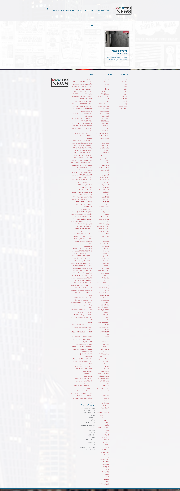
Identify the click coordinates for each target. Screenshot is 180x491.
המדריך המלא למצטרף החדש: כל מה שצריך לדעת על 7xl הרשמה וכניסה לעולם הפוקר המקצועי (82, 201)
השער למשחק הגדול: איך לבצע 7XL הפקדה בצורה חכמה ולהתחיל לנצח (82, 173)
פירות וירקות (124, 83)
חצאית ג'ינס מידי (105, 341)
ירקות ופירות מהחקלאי (104, 323)
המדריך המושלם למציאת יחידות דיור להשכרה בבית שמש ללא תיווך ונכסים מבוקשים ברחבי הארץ (81, 128)
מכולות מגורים (105, 272)
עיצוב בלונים (106, 188)
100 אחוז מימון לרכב (104, 483)
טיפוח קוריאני (106, 338)
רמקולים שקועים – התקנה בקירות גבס (83, 385)
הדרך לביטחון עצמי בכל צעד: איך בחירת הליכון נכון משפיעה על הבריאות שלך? (83, 227)
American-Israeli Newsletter (62, 10)
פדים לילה (106, 174)
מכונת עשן (106, 262)
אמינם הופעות (106, 448)
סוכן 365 (107, 204)
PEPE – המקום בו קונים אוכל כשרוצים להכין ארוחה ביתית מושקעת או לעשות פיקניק (81, 310)
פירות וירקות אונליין (104, 169)
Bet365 (107, 473)
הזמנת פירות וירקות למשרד (103, 388)
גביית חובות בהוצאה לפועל (103, 412)
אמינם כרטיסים (105, 446)
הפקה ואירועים (123, 98)
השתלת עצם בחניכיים (104, 377)
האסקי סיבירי (106, 397)
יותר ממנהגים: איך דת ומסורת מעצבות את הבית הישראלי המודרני (82, 266)
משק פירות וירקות (105, 216)
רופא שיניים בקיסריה (104, 147)
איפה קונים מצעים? (87, 372)
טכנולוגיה (124, 96)
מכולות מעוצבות (105, 269)
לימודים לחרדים (105, 299)
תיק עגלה (107, 85)
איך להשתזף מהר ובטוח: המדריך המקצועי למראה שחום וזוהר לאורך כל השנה (82, 148)
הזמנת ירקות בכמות (104, 390)
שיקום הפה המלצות (104, 113)
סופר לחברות (106, 199)
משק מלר (107, 218)
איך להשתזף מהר (105, 451)
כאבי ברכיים (106, 321)
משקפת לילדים (105, 213)
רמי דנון (107, 128)
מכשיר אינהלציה (105, 260)
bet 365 (107, 475)
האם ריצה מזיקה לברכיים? (86, 316)
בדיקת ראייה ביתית (104, 441)
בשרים (107, 414)
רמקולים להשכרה (105, 123)
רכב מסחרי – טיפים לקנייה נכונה (84, 395)
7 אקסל (107, 481)
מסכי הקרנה (106, 250)
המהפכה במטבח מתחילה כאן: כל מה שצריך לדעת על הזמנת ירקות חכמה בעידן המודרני (82, 165)
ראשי (108, 10)
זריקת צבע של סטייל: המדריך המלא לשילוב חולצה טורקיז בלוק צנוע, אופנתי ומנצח (82, 144)
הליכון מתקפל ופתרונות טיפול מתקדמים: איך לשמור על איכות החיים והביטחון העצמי (81, 256)
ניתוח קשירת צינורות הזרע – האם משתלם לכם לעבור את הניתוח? (82, 350)
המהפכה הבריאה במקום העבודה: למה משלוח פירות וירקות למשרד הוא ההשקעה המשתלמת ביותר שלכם (81, 223)
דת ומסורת (106, 399)
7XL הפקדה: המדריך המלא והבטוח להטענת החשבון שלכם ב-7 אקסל (82, 141)
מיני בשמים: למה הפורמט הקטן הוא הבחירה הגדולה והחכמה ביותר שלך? (82, 187)
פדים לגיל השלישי (105, 176)
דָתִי (126, 100)
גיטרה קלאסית (105, 409)
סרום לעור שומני (105, 194)
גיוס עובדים (106, 410)
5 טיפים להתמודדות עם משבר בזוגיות (83, 292)
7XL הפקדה (106, 480)
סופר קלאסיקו (105, 198)
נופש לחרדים (106, 211)
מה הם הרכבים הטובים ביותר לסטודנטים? (82, 297)
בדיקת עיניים (106, 442)
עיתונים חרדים (105, 184)
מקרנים (107, 245)
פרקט (107, 162)
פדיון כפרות (106, 182)
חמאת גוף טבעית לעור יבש (103, 348)
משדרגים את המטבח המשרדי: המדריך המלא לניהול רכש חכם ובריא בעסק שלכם (82, 104)
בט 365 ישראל (105, 437)
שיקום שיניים (106, 110)
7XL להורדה (106, 478)
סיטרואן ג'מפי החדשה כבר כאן (85, 402)
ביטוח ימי (107, 426)
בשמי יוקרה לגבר (105, 417)
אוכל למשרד (106, 454)
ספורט (92, 10)
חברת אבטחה (106, 361)
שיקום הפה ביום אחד (104, 115)
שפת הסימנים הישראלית (103, 106)
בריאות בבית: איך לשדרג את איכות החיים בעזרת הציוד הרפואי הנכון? (82, 234)
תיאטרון (107, 90)
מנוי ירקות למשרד (105, 258)
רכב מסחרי (106, 132)
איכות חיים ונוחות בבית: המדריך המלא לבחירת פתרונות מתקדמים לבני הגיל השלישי (81, 215)
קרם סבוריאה (106, 150)
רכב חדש (107, 137)
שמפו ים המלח (105, 108)
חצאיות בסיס (106, 345)
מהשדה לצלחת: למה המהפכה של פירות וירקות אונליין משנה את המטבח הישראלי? (82, 259)
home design (106, 461)
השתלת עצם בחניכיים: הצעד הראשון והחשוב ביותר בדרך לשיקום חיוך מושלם (82, 176)
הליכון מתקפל (106, 383)
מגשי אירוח (106, 294)
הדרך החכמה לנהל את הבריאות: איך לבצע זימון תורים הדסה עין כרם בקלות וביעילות (82, 269)
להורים (98, 10)
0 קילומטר (106, 485)
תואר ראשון (106, 105)
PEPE (107, 458)
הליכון (107, 387)
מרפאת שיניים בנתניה (104, 243)
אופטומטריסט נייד (105, 453)
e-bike (107, 469)
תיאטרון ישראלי (105, 88)
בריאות (125, 101)
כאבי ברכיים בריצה (104, 319)
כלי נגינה (124, 95)
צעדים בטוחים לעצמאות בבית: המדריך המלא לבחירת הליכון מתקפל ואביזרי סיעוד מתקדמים (81, 124)
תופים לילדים (106, 95)
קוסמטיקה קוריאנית (104, 155)
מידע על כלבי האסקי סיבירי (102, 282)
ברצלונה (107, 422)
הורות (107, 393)
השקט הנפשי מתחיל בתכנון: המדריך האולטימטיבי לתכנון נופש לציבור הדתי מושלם (81, 262)
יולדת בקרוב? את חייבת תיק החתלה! (83, 366)
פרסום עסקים (106, 164)
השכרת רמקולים (105, 380)
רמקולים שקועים (105, 120)
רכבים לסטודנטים (105, 130)
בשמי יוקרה (106, 419)
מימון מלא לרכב (105, 277)
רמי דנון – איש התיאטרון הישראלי (84, 382)
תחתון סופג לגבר (105, 91)
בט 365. (107, 436)
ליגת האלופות (106, 302)
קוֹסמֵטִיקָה (124, 81)
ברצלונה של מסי (88, 383)
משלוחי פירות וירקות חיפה (103, 226)
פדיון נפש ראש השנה (104, 177)
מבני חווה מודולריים (104, 296)
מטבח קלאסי (106, 284)
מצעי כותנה (106, 248)
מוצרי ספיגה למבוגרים (104, 292)
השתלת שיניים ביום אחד (103, 373)
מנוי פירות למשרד (105, 257)
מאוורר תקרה (106, 297)
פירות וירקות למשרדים (104, 167)
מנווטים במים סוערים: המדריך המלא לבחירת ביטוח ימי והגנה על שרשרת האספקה (82, 230)
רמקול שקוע (106, 125)
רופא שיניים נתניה (105, 145)
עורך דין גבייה (106, 193)
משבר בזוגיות (106, 242)
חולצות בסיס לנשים (104, 356)
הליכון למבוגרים (105, 385)
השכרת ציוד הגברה (104, 382)
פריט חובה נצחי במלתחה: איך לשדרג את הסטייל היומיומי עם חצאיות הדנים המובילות (82, 85)
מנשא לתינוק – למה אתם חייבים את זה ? (82, 314)
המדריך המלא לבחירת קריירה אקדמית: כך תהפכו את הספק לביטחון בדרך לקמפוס (82, 237)
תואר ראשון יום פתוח (104, 103)
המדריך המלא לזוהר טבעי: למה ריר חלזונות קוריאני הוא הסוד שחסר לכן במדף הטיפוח (82, 180)
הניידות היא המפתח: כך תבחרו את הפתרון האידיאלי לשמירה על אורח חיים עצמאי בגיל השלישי (82, 93)
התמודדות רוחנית (105, 372)
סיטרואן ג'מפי (106, 196)
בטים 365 (106, 434)
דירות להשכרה (105, 404)
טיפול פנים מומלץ (105, 331)
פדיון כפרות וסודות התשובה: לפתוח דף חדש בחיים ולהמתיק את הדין (82, 111)
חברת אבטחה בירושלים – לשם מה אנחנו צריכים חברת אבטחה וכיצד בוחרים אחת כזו (82, 359)
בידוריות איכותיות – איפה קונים (118, 52)
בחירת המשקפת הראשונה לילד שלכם (83, 301)
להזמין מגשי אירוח (105, 304)
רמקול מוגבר (106, 127)
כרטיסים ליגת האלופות (103, 309)
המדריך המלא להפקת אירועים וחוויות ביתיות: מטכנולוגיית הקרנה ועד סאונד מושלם (81, 100)
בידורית (107, 431)
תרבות (82, 10)
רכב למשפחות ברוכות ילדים (102, 133)
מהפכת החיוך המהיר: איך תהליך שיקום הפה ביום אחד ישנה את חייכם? (82, 97)
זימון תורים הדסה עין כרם (103, 365)
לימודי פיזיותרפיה (105, 301)
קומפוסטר (106, 157)
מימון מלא (106, 279)
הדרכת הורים (106, 395)
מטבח (107, 285)
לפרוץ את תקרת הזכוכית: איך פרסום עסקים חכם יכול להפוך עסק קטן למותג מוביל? (82, 252)
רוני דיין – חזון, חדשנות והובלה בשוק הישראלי (81, 279)
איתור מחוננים (105, 449)
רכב (77, 10)
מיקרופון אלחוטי (105, 274)
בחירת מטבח (106, 439)
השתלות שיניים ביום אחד (103, 378)
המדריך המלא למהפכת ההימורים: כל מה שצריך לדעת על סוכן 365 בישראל (82, 89)
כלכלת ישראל (106, 314)
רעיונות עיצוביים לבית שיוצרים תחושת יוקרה (82, 299)
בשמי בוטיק (106, 421)
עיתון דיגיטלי (106, 186)
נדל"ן (73, 10)
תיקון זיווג (107, 83)
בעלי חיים (124, 103)
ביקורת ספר (106, 424)
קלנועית (107, 154)
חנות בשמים (106, 346)
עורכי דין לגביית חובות (104, 189)
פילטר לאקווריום (105, 171)
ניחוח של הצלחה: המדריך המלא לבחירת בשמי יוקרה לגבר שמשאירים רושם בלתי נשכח (81, 212)
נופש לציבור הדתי (105, 209)
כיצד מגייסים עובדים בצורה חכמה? (84, 312)
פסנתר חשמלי (105, 166)
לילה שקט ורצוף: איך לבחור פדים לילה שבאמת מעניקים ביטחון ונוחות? (83, 183)
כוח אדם (107, 318)
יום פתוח (107, 326)
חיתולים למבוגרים (105, 351)
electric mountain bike (103, 463)
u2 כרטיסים (106, 456)
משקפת (107, 215)
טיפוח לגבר (106, 339)
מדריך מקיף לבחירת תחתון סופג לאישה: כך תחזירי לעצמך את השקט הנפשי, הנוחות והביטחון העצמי (82, 120)
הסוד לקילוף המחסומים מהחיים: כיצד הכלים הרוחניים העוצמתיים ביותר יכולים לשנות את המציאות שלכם (82, 115)
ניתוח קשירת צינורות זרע (103, 206)
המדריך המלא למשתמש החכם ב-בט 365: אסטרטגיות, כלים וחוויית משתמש (82, 219)
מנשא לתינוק (106, 255)
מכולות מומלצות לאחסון (103, 270)
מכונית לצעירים (105, 263)
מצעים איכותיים (105, 247)
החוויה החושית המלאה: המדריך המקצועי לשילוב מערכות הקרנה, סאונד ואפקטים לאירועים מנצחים (82, 157)
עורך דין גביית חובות (104, 191)
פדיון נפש (106, 181)
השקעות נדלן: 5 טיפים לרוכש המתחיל (83, 280)
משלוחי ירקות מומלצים (103, 235)
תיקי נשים (106, 79)
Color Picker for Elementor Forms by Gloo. (81, 291)
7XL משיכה (106, 476)
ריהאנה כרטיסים (105, 142)
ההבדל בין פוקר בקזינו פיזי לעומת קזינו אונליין (81, 285)
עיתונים (125, 86)
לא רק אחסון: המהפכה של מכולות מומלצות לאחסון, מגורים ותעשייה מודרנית (82, 249)
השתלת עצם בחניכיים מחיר (102, 375)
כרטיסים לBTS (105, 311)
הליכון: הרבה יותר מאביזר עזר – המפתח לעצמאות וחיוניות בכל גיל (83, 208)
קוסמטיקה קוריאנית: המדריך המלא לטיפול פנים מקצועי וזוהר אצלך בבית (82, 197)
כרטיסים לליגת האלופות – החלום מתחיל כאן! (81, 393)
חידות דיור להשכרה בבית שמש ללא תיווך (103, 354)
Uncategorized (123, 105)
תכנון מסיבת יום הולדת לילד (102, 78)
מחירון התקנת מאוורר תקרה (85, 353)
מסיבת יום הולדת (105, 253)
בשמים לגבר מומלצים (104, 415)
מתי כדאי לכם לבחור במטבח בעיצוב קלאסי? (82, 343)
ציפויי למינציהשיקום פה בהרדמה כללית (103, 160)
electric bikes (106, 464)
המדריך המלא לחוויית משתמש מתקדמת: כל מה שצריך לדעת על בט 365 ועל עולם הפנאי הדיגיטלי (82, 169)
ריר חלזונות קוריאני (104, 139)
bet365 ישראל (105, 471)
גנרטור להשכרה (105, 405)
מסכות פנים (106, 252)
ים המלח (107, 324)
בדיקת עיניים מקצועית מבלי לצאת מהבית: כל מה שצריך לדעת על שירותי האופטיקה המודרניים (81, 241)
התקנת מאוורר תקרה (104, 370)
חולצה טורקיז (106, 358)
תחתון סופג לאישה (104, 93)
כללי (125, 93)
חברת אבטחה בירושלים (103, 360)
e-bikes (107, 468)
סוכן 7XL (107, 203)
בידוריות (107, 432)
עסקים (87, 10)
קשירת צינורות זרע (104, 149)
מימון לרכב (106, 280)
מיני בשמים (106, 275)
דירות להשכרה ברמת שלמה (102, 402)
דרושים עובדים (105, 400)
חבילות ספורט (106, 363)
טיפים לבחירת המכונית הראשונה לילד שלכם (82, 331)
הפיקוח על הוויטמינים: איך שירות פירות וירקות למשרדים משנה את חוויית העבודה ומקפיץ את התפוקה (82, 152)
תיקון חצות (106, 81)
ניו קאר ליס (106, 208)
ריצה (108, 140)
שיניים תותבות (105, 117)
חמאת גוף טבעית (105, 350)
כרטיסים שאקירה (105, 306)
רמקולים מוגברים (105, 122)
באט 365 (107, 444)
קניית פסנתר (106, 152)
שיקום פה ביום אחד (104, 112)
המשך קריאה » (110, 65)
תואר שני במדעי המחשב (103, 100)
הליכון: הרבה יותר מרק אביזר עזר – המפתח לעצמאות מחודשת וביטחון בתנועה (82, 193)
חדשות (103, 10)
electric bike (106, 466)
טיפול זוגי (107, 336)
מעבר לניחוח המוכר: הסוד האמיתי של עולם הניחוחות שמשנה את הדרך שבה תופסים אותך (81, 161)
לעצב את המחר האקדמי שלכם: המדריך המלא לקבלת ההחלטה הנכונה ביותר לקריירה (81, 132)
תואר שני (107, 101)
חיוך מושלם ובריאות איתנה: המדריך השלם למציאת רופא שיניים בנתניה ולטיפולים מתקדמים (82, 137)
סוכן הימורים (106, 201)
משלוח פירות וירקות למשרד (102, 240)
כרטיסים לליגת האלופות (103, 307)
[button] (47, 9)
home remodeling (104, 459)
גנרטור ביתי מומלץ (105, 407)
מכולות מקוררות (105, 267)
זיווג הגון (107, 366)
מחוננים (107, 291)
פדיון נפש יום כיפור (104, 179)
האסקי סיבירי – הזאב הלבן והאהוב (84, 365)
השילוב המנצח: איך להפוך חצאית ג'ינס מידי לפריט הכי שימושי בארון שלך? (82, 190)
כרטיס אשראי (106, 312)
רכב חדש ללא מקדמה (104, 135)
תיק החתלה (106, 86)
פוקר (108, 172)
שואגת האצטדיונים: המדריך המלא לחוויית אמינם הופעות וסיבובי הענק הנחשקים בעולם (82, 107)
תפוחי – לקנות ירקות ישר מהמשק (84, 345)
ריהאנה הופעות (105, 144)
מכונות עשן (106, 265)
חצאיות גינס (106, 343)
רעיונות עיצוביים (105, 118)
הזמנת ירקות (106, 392)
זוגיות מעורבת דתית (104, 368)
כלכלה (107, 316)
